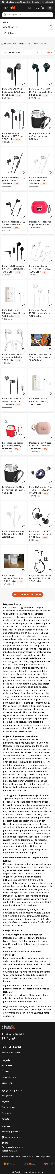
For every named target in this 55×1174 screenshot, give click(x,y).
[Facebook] (3, 1038)
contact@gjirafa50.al (11, 1131)
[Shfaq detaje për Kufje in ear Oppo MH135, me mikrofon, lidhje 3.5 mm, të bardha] (41, 295)
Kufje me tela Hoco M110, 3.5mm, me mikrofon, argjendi (38, 179)
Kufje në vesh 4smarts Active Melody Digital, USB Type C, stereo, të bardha (13, 356)
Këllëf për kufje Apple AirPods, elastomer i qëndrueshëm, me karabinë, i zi (39, 135)
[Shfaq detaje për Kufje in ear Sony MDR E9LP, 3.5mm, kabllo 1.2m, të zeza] (41, 74)
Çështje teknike (8, 1107)
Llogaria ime (7, 1083)
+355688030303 (12, 1137)
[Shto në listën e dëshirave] (23, 84)
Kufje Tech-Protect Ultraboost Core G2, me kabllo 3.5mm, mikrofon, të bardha (13, 311)
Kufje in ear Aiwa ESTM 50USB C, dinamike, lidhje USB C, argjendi (13, 400)
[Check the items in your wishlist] (37, 8)
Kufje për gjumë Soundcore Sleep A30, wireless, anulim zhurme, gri (13, 577)
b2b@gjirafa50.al (9, 1151)
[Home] (2, 43)
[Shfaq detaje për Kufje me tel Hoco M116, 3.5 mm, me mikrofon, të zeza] (14, 207)
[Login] (50, 8)
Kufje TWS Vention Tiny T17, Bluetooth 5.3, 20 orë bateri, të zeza (40, 488)
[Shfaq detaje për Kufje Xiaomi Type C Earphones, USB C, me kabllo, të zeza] (14, 119)
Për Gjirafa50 (7, 1095)
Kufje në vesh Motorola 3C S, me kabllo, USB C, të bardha (13, 532)
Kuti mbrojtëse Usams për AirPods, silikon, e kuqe (12, 444)
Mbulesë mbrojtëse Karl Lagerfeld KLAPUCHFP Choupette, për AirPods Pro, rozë (40, 223)
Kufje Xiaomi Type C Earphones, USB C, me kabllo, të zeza (12, 135)
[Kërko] (4, 14)
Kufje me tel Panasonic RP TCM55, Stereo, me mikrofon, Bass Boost (13, 267)
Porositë (5, 1071)
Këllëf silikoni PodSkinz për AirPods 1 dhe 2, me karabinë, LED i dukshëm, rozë (14, 488)
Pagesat (5, 1101)
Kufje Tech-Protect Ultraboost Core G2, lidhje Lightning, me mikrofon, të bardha (38, 400)
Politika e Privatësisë (11, 1053)
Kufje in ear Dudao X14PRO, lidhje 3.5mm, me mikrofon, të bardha (40, 267)
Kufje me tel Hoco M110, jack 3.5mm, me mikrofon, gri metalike (13, 179)
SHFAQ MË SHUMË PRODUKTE (27, 594)
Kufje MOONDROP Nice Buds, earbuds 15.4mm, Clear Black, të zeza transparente (13, 90)
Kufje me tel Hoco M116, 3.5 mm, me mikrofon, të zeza (13, 223)
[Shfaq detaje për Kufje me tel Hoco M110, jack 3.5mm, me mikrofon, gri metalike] (14, 163)
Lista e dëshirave (9, 1077)
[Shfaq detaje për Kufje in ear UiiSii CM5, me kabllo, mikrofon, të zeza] (41, 517)
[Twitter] (8, 1038)
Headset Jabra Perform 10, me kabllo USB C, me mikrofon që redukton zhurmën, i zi (40, 356)
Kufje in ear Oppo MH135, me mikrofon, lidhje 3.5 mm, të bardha (40, 311)
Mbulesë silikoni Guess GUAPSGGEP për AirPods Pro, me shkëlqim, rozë (40, 444)
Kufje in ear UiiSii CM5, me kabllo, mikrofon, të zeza (40, 532)
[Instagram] (13, 1038)
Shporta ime (7, 1065)
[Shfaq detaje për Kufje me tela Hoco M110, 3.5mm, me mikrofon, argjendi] (41, 163)
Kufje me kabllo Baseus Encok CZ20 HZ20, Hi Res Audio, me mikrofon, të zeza (41, 577)
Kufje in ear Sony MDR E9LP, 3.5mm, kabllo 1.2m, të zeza (41, 90)
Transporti (6, 1113)
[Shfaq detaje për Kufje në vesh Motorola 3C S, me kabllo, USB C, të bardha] (14, 517)
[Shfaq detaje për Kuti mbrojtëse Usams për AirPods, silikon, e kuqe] (14, 428)
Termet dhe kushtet (11, 1047)
